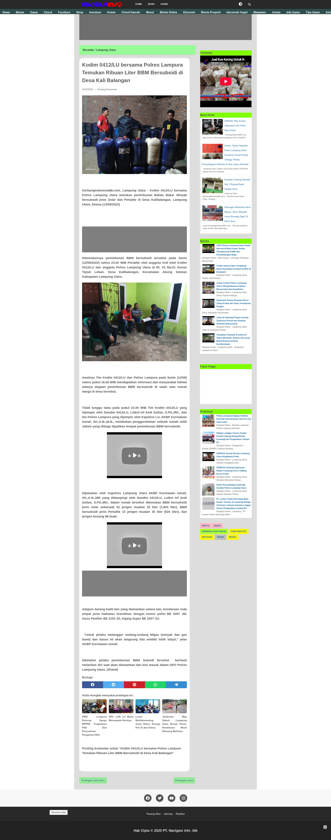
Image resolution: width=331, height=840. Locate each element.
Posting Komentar (107, 89)
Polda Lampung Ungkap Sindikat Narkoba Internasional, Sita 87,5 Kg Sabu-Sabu (233, 419)
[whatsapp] (155, 684)
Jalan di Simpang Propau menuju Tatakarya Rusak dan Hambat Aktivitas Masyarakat (232, 320)
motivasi (207, 537)
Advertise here (58, 812)
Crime (164, 4)
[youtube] (171, 798)
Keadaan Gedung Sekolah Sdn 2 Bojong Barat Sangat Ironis (237, 184)
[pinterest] (134, 684)
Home (138, 4)
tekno (220, 537)
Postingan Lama (184, 780)
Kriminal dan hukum (214, 531)
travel (233, 537)
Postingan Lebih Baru (93, 780)
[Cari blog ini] (250, 4)
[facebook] (92, 684)
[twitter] (113, 684)
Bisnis (217, 525)
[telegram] (176, 684)
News (151, 4)
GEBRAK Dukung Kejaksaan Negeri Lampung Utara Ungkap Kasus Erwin (231, 470)
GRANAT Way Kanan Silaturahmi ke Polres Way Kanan (235, 126)
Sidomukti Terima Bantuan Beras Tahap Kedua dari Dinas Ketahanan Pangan (233, 303)
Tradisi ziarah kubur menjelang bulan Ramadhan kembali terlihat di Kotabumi (233, 269)
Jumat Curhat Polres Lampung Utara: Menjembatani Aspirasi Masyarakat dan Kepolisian (231, 286)
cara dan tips (238, 531)
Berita (205, 525)
